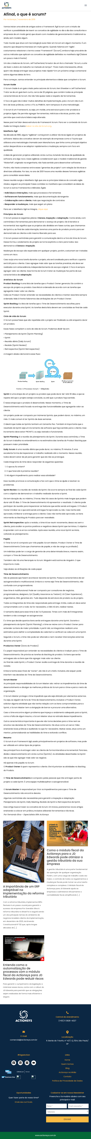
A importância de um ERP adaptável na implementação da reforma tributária (23, 892)
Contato (67, 1076)
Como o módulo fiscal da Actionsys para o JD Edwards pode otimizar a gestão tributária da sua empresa (65, 857)
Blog (67, 1068)
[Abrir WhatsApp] (5, 1133)
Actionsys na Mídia (67, 1072)
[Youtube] (33, 1062)
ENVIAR (67, 1119)
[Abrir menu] (86, 5)
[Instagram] (27, 1062)
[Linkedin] (20, 1062)
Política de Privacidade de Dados (67, 1080)
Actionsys (11, 19)
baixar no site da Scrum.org (38, 126)
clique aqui (43, 209)
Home (67, 1060)
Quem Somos (67, 1064)
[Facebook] (13, 1062)
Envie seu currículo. (24, 1102)
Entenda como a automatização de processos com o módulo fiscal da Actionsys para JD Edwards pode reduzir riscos (23, 972)
